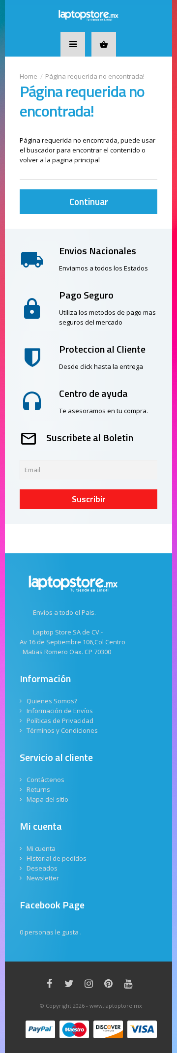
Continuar (88, 201)
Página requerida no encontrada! (95, 76)
